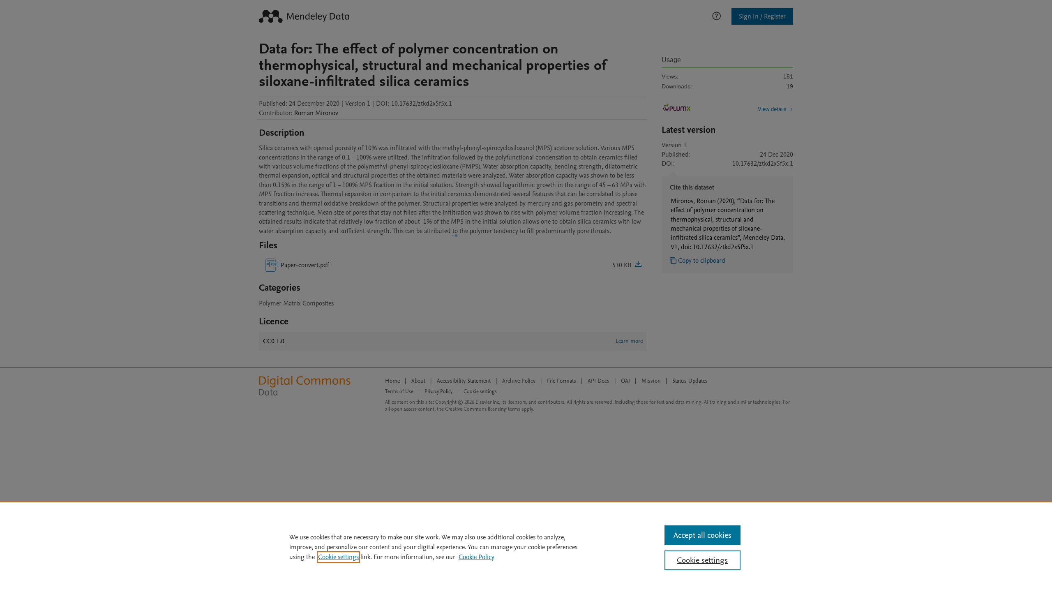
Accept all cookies (702, 535)
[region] (526, 547)
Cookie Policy (476, 557)
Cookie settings (338, 557)
